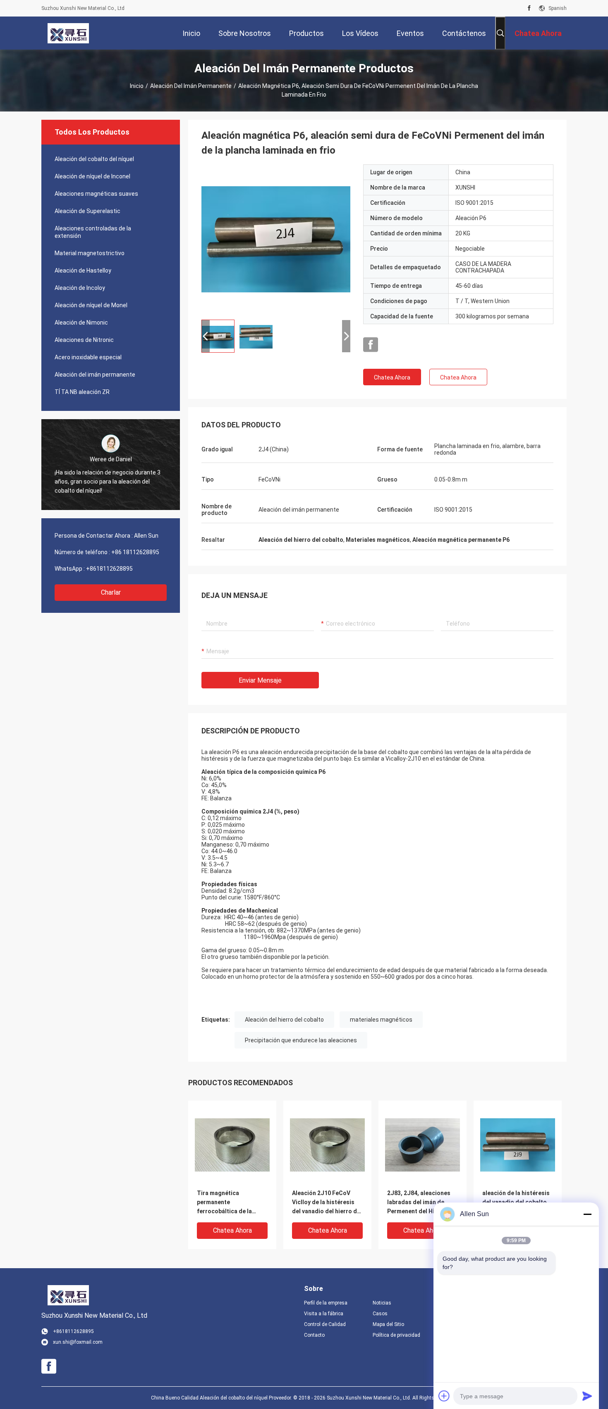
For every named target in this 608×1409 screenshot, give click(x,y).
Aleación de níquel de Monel (91, 305)
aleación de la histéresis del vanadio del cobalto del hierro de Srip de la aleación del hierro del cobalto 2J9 (516, 1203)
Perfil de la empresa (325, 1303)
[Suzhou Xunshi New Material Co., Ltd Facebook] (529, 8)
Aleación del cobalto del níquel (94, 159)
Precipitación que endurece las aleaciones (301, 1040)
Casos (380, 1313)
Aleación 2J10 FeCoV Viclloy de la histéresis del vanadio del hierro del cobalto (327, 1203)
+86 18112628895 (135, 552)
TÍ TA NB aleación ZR (82, 392)
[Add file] (444, 1396)
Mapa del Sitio (388, 1324)
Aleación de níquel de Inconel (92, 176)
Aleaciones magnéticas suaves (96, 193)
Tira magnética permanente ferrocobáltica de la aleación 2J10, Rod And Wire (229, 1203)
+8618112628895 (109, 568)
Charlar (111, 592)
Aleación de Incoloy (80, 288)
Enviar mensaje (260, 680)
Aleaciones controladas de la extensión (93, 232)
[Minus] (587, 1214)
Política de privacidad (396, 1335)
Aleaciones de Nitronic (84, 340)
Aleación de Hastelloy (83, 270)
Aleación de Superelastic (87, 211)
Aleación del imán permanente (191, 86)
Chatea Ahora (392, 377)
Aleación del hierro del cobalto (284, 1019)
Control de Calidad (325, 1324)
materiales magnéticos (381, 1019)
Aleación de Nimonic (81, 322)
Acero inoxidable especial (88, 357)
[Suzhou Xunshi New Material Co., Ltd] (68, 33)
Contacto (314, 1335)
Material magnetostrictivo (89, 253)
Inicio (137, 86)
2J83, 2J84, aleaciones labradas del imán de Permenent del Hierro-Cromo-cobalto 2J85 (418, 1203)
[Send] (587, 1396)
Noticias (382, 1303)
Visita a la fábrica (323, 1313)
